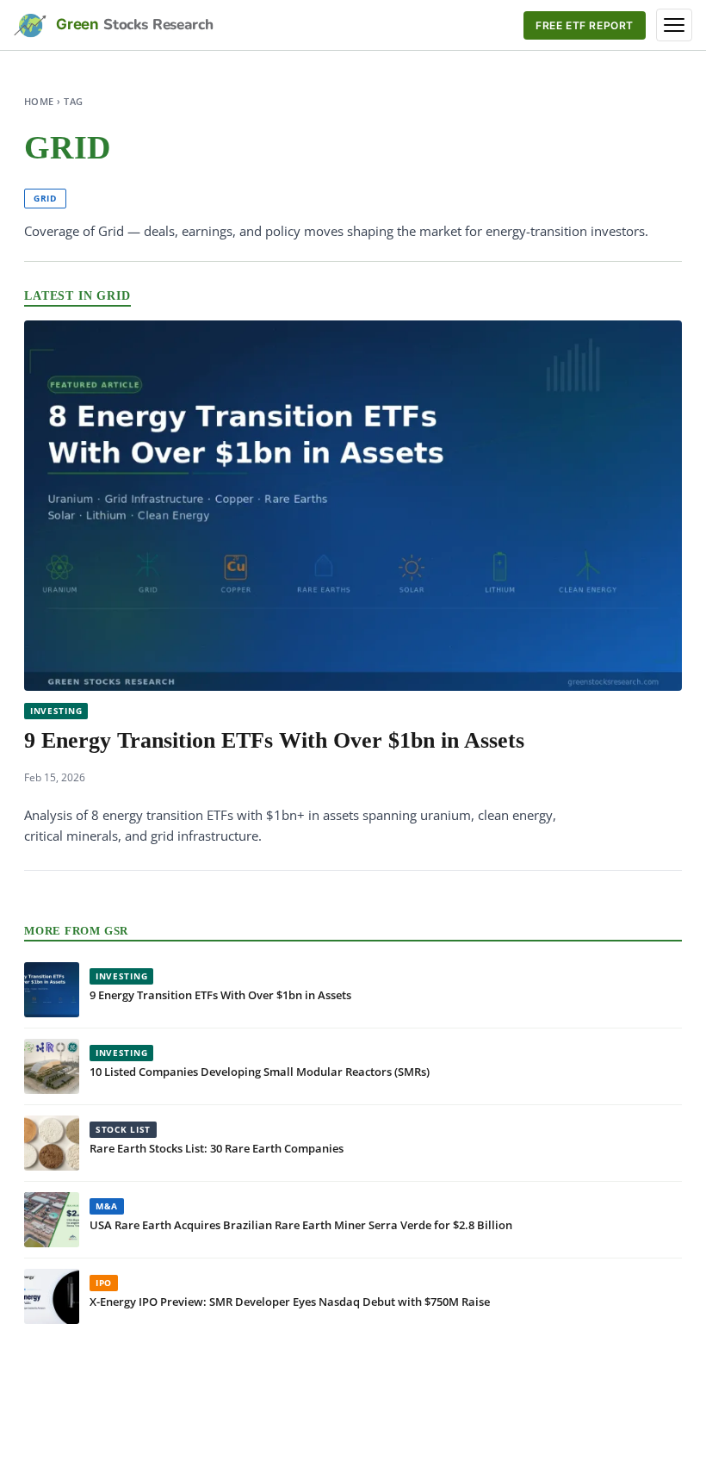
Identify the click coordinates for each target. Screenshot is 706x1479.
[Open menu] (674, 25)
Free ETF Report (585, 25)
